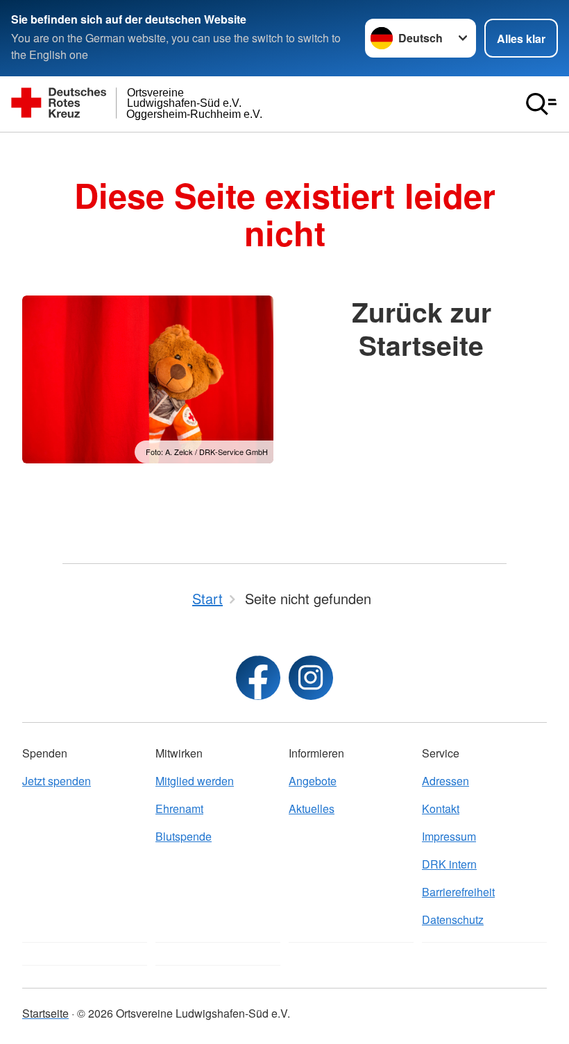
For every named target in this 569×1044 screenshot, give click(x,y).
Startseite (45, 1013)
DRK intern (449, 864)
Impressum (449, 836)
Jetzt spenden (56, 781)
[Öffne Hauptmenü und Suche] (541, 104)
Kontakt (440, 808)
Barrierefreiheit (458, 892)
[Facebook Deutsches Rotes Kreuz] (258, 678)
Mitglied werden (194, 781)
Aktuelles (311, 808)
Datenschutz (453, 919)
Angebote (313, 781)
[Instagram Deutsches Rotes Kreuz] (311, 678)
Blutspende (183, 836)
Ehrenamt (179, 808)
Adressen (445, 781)
